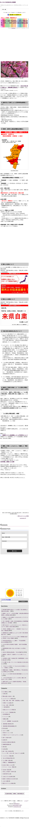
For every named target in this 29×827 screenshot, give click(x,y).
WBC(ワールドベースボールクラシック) (12, 735)
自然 (4, 746)
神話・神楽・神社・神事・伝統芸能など (12, 700)
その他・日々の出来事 (7, 776)
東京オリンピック (7, 732)
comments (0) (23, 518)
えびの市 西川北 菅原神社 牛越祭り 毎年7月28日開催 (15, 644)
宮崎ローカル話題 (7, 702)
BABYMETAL (6, 773)
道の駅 (4, 739)
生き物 (4, 749)
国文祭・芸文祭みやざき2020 (9, 778)
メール (25, 800)
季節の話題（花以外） (7, 696)
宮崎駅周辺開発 (6, 744)
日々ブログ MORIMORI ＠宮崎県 (8, 2)
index (14, 793)
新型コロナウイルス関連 (23, 516)
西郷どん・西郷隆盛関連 (8, 762)
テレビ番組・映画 (6, 760)
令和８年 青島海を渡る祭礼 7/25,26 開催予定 (13, 652)
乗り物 (4, 728)
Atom (17, 803)
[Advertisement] (14, 45)
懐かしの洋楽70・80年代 (8, 771)
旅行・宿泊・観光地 (7, 751)
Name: (3, 533)
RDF (15, 803)
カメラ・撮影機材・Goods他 (9, 721)
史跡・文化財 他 (6, 737)
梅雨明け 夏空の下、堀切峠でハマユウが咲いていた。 (15, 654)
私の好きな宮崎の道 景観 (8, 742)
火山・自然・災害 (7, 705)
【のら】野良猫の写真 (7, 758)
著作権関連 (5, 714)
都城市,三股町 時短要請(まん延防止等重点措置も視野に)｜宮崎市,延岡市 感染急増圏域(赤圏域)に (14, 23)
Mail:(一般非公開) (6, 537)
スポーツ (4, 730)
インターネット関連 (7, 755)
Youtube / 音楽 (6, 769)
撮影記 (4, 718)
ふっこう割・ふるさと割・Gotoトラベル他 (12, 753)
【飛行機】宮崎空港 (7, 723)
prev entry (9, 793)
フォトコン (5, 716)
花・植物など (5, 691)
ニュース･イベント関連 (8, 698)
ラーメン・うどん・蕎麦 (8, 767)
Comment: (4, 541)
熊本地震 (6, 707)
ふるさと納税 (5, 781)
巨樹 (4, 693)
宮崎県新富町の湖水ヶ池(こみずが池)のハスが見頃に (14, 648)
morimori (13, 28)
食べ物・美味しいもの (7, 765)
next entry (19, 793)
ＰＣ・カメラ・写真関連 (8, 712)
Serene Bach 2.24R (17, 805)
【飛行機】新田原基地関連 (8, 726)
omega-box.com (17, 806)
